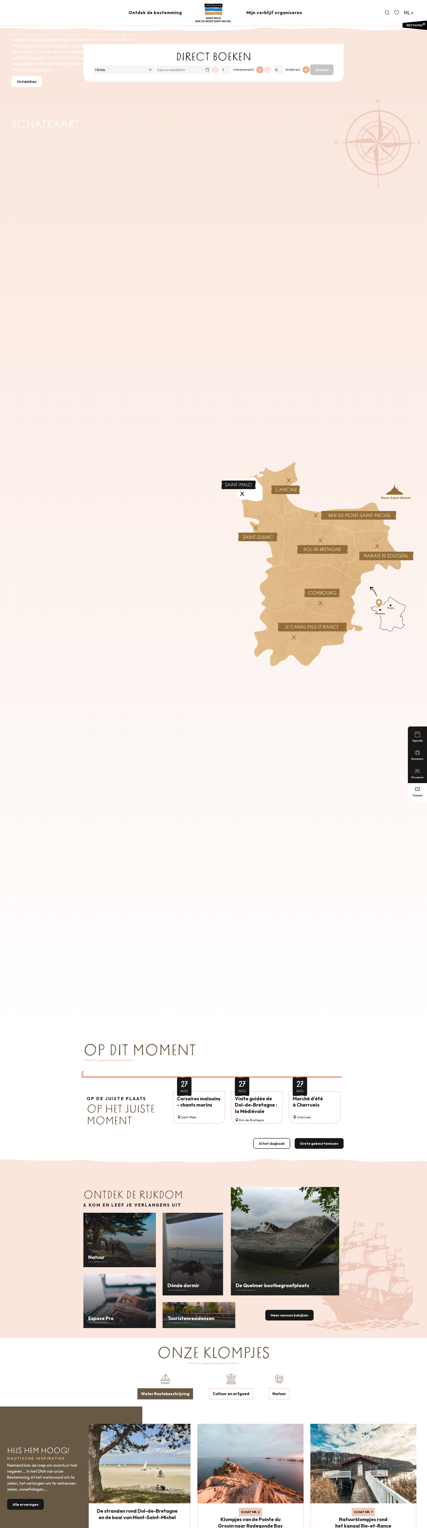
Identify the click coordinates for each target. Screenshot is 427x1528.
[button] (387, 13)
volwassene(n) (243, 70)
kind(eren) (293, 70)
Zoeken (321, 70)
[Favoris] (397, 12)
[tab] (165, 1386)
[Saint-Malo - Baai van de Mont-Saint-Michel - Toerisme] (213, 13)
